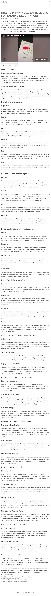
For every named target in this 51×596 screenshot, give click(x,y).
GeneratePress (32, 592)
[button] (15, 65)
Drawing (4, 578)
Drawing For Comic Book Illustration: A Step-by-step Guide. (15, 579)
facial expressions (10, 578)
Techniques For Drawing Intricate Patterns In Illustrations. (15, 581)
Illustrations (17, 578)
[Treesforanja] (4, 2)
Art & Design (5, 576)
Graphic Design (12, 576)
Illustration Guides (20, 576)
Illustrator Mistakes (28, 576)
